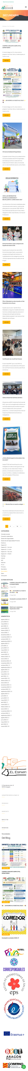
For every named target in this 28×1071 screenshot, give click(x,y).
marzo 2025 (4, 654)
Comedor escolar (5, 534)
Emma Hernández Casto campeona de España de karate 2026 (13, 244)
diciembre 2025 (5, 635)
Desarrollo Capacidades (7, 538)
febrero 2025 (4, 656)
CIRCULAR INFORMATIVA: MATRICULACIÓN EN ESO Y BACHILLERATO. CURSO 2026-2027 (12, 197)
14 (17, 526)
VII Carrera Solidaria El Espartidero (12, 152)
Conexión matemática (7, 536)
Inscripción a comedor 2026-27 (18, 599)
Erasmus (3, 543)
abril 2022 (3, 724)
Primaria (3, 567)
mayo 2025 (4, 650)
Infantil (3, 558)
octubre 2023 (4, 689)
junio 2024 (4, 672)
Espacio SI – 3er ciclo (6, 551)
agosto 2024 (4, 669)
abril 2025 (3, 652)
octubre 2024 (4, 665)
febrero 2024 (4, 680)
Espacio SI (3, 545)
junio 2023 (4, 698)
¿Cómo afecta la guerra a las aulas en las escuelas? (14, 459)
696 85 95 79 (5, 811)
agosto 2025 (4, 643)
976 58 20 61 (5, 803)
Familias (3, 556)
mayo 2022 (4, 722)
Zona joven (4, 575)
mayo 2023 (4, 700)
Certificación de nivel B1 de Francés (12, 359)
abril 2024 (3, 676)
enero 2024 (4, 683)
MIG (2, 560)
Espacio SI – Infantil (6, 554)
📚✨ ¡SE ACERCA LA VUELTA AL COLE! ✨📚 (14, 101)
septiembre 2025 (5, 641)
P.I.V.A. (2, 564)
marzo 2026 (4, 628)
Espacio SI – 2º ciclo (6, 549)
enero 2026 (4, 632)
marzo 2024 (4, 678)
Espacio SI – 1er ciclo (6, 547)
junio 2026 (4, 621)
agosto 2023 (4, 693)
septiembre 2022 (5, 715)
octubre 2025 (4, 639)
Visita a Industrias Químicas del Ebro (12, 397)
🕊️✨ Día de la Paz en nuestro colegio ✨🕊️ (14, 505)
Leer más (7, 60)
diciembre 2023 (5, 685)
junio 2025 (4, 648)
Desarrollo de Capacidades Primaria (10, 540)
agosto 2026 (4, 619)
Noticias (3, 562)
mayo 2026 (4, 624)
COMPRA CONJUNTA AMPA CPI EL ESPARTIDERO (12, 46)
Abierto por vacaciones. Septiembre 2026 (16, 607)
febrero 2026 (4, 630)
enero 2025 (4, 659)
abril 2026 (3, 626)
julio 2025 (3, 645)
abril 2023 (3, 702)
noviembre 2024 (5, 663)
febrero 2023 (4, 706)
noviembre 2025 (5, 637)
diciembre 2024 (5, 661)
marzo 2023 (4, 704)
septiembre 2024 (5, 667)
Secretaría (4, 569)
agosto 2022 (4, 717)
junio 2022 (4, 720)
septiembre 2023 (5, 691)
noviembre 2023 (5, 687)
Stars (2, 573)
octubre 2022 (4, 713)
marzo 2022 (4, 726)
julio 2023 (3, 696)
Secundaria (4, 571)
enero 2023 (4, 709)
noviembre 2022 (5, 711)
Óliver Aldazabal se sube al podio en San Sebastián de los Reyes (13, 302)
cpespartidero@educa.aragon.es (10, 795)
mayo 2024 (4, 674)
